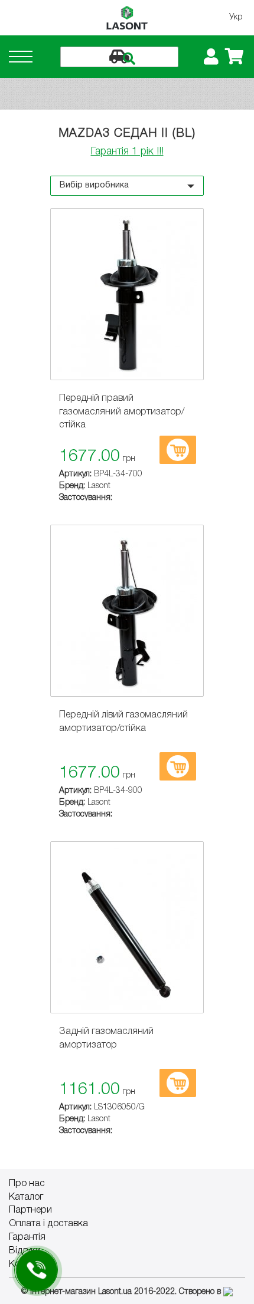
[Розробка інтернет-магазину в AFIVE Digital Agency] (228, 1292)
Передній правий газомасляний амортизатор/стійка (121, 412)
